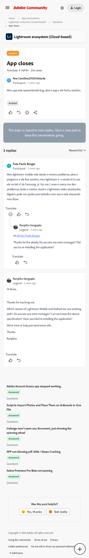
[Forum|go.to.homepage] (30, 8)
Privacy (54, 539)
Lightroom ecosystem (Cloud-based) (27, 21)
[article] (44, 189)
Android (13, 103)
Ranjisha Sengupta (30, 225)
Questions (58, 21)
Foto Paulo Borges (24, 164)
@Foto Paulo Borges (28, 235)
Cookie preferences (18, 546)
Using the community (19, 539)
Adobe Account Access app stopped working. (34, 386)
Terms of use (40, 539)
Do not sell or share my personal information (54, 546)
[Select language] (62, 8)
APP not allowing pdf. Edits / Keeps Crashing (33, 451)
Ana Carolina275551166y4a (29, 78)
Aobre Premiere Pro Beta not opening (29, 470)
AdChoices (17, 553)
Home (12, 18)
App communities (31, 18)
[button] (7, 9)
